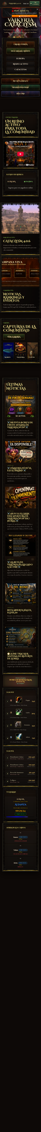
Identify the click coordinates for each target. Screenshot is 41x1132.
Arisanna (27, 725)
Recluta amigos (20, 81)
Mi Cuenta (35, 3)
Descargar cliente (20, 51)
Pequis (28, 700)
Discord (20, 94)
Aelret (28, 737)
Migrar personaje (20, 87)
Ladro (28, 713)
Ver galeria (13, 337)
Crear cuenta (20, 44)
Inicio (26, 4)
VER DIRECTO (25, 16)
